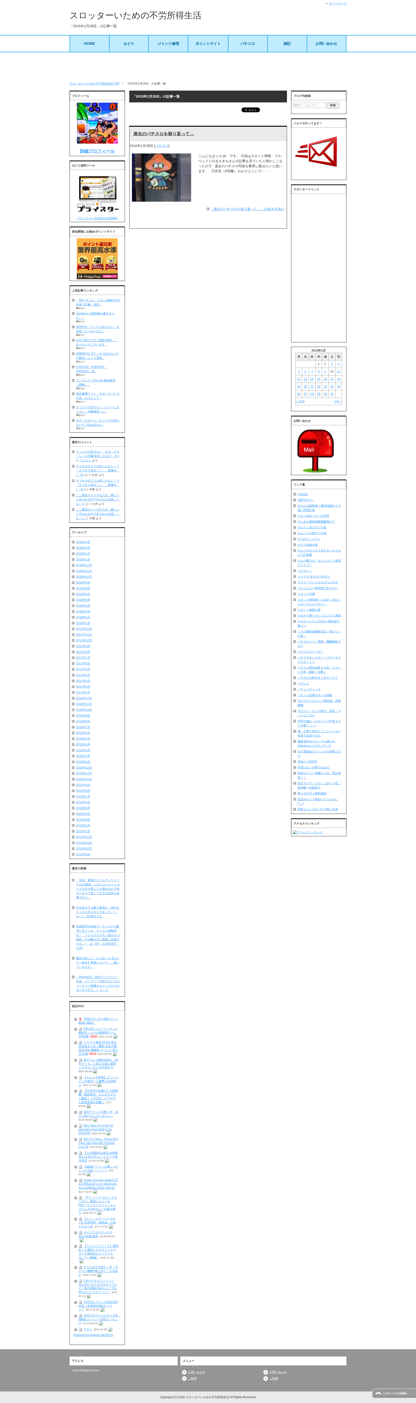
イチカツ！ (305, 570)
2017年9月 (83, 646)
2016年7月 (83, 727)
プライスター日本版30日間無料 (97, 218)
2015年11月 (84, 773)
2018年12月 (84, 565)
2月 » (337, 401)
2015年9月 (83, 785)
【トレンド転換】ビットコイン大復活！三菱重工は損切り (98, 1081)
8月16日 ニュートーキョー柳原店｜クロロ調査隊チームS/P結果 (98, 1032)
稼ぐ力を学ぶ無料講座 (312, 793)
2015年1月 (83, 831)
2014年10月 (84, 848)
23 (325, 386)
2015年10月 (84, 779)
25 (338, 386)
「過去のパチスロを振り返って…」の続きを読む (247, 209)
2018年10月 (84, 576)
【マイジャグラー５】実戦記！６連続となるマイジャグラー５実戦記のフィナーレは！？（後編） (98, 1251)
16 (325, 379)
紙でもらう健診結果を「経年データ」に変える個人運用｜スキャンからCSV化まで (98, 1063)
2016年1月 (83, 762)
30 (325, 394)
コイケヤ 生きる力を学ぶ (314, 576)
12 (298, 379)
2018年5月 (83, 600)
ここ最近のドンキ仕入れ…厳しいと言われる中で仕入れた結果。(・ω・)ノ (98, 499)
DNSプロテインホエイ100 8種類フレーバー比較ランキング (99, 1319)
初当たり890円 (307, 761)
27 (305, 394)
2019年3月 (83, 548)
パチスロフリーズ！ (311, 651)
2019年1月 (83, 559)
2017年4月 (83, 675)
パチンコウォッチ (309, 689)
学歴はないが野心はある (313, 767)
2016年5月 (83, 738)
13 (305, 379)
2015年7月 (83, 796)
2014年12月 (84, 837)
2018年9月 (83, 582)
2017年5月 (83, 669)
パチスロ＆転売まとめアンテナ (318, 677)
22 (318, 386)
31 (332, 394)
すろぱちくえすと (309, 539)
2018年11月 (84, 571)
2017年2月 (83, 686)
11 (338, 371)
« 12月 (300, 401)
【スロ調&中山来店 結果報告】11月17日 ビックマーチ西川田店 (98, 1156)
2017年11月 (84, 634)
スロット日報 (306, 594)
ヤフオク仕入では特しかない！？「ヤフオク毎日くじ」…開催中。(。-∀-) (97, 471)
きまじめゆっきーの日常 (313, 516)
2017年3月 (83, 681)
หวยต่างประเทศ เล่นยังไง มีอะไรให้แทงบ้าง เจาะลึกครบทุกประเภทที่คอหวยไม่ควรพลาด (97, 1183)
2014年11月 (84, 842)
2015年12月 (84, 767)
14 (312, 379)
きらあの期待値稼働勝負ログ (316, 521)
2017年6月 (83, 663)
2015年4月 (83, 814)
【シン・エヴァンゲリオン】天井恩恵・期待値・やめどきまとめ (97, 1222)
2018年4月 (83, 605)
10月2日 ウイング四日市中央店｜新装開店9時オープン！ (98, 1305)
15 (318, 379)
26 (298, 394)
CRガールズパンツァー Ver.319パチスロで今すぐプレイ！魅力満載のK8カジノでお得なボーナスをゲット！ (97, 1286)
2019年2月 (83, 553)
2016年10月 (84, 709)
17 (332, 379)
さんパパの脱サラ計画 (312, 533)
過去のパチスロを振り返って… (163, 133)
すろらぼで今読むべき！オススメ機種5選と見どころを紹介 (98, 1271)
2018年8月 (83, 588)
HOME (89, 43)
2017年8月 (83, 652)
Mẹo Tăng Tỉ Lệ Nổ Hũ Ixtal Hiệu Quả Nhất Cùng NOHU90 (95, 1129)
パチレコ (303, 683)
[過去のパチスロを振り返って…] (161, 199)
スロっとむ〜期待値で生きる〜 (318, 588)
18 (338, 379)
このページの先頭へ (396, 1393)
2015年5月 (83, 808)
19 (298, 386)
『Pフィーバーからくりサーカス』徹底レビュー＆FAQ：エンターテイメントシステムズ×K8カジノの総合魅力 (97, 1205)
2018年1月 (83, 623)
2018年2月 (83, 617)
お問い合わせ (326, 43)
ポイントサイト (208, 43)
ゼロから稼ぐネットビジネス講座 (319, 615)
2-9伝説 (303, 494)
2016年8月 (83, 721)
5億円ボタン (306, 500)
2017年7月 (83, 657)
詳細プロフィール (97, 151)
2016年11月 (84, 704)
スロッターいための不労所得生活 (136, 15)
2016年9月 (83, 715)
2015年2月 (83, 825)
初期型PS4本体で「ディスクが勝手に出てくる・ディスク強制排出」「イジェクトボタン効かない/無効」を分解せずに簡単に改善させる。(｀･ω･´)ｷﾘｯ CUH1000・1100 (98, 937)
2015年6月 (83, 802)
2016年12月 (84, 698)
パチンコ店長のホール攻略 (315, 695)
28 (312, 394)
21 (312, 386)
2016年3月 (83, 750)
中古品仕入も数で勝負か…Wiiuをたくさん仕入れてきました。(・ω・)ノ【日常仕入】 (97, 912)
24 (332, 386)
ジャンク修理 (168, 43)
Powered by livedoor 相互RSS (93, 1335)
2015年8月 (83, 790)
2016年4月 (83, 744)
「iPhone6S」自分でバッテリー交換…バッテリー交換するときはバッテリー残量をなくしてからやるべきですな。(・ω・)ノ (97, 983)
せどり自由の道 (308, 544)
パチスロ (247, 43)
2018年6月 (83, 594)
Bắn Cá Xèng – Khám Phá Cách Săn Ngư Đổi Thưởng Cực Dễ (98, 1143)
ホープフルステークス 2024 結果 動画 (95, 1234)
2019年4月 (83, 542)
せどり (129, 43)
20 (305, 386)
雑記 (287, 43)
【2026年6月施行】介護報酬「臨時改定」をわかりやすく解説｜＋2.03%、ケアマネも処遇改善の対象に (98, 1096)
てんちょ (85, 460)
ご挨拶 (192, 1378)
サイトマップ (337, 3)
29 (318, 394)
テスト (88, 1329)
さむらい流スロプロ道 (312, 527)
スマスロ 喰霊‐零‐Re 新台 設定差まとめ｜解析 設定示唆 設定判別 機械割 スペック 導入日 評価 (98, 1048)
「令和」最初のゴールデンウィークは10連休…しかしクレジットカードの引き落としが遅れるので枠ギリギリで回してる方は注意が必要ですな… (98, 888)
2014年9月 (83, 854)
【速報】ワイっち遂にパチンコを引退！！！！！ (98, 1168)
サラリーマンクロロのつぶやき (318, 582)
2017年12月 (84, 629)
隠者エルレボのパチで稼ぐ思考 (318, 809)
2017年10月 (84, 640)
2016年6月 (83, 733)
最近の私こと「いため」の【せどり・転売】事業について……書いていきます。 (97, 963)
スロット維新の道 (309, 610)
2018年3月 (83, 611)
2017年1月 (83, 692)
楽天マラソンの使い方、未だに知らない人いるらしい (98, 1113)
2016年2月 (83, 756)
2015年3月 (83, 819)
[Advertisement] (208, 67)
